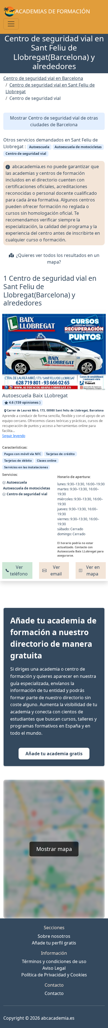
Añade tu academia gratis (54, 754)
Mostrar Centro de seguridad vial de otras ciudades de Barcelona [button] (54, 121)
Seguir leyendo (13, 435)
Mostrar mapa (54, 849)
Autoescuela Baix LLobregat (35, 395)
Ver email (56, 570)
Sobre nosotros (54, 936)
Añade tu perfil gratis (54, 943)
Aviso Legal (54, 968)
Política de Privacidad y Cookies (54, 975)
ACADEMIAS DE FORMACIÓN (52, 11)
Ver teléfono (19, 570)
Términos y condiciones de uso (54, 961)
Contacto (54, 993)
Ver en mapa (92, 570)
